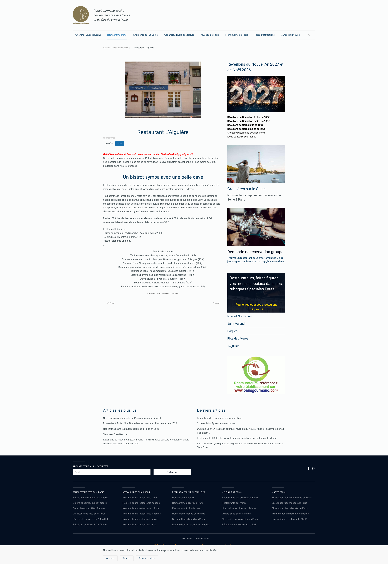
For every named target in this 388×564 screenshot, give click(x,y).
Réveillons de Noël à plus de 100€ (245, 125)
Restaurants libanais (183, 497)
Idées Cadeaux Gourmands (241, 136)
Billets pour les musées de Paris (289, 503)
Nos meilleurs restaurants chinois (140, 508)
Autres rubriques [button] (290, 35)
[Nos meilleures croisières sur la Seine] (256, 164)
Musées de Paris (210, 35)
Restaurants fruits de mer (186, 508)
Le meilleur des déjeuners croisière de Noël (219, 418)
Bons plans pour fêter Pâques (89, 508)
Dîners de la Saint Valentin (236, 513)
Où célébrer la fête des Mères (89, 513)
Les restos (187, 538)
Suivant (216, 303)
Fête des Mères (237, 338)
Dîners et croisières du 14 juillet (90, 519)
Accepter (110, 558)
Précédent (110, 303)
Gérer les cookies (147, 558)
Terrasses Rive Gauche (115, 434)
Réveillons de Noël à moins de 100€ (246, 128)
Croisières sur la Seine (145, 35)
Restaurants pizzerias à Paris (187, 503)
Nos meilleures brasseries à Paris (190, 524)
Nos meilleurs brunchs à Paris (188, 519)
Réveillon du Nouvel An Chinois (90, 524)
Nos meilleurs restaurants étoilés (290, 519)
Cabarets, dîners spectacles (179, 35)
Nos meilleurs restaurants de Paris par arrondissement (132, 418)
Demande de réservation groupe (255, 251)
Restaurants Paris (117, 35)
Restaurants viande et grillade (188, 513)
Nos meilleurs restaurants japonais (141, 513)
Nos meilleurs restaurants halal (139, 497)
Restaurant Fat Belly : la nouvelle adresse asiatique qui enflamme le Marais (237, 438)
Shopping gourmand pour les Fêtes (246, 132)
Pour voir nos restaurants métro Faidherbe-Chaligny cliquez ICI (160, 154)
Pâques (232, 331)
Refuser (126, 558)
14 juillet (233, 346)
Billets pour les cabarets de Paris (290, 508)
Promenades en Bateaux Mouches (290, 513)
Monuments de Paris (236, 35)
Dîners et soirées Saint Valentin (90, 503)
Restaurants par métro (234, 503)
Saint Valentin (236, 323)
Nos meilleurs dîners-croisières (239, 508)
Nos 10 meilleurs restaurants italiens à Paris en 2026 (131, 428)
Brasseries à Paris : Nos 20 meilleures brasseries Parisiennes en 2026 (140, 423)
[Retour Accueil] (81, 15)
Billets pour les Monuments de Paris (292, 497)
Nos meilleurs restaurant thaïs (139, 524)
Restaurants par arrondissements (240, 497)
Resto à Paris (202, 538)
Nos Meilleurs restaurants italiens (141, 503)
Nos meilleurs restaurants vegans (140, 519)
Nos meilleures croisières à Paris (240, 519)
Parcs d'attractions (264, 35)
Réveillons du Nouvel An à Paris (90, 497)
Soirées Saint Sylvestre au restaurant (216, 423)
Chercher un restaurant (88, 35)
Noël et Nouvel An (239, 316)
